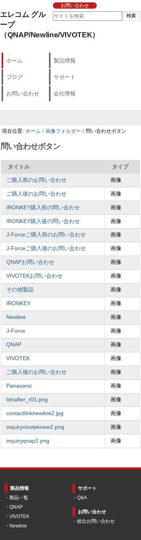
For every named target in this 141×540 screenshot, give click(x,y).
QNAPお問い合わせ (30, 262)
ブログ (14, 77)
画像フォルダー (63, 131)
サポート (65, 77)
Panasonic (19, 386)
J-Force (15, 331)
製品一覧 (18, 497)
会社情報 (65, 93)
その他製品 (20, 290)
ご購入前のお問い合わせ (36, 180)
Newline (16, 317)
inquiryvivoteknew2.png (35, 427)
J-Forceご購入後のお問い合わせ (46, 248)
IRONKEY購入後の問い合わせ (43, 221)
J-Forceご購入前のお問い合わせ (46, 235)
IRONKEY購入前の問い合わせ (43, 208)
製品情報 (65, 60)
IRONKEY (18, 303)
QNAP (14, 345)
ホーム (14, 60)
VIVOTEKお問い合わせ (34, 276)
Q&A (82, 497)
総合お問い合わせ (96, 521)
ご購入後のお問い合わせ (36, 194)
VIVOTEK (18, 358)
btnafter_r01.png (27, 400)
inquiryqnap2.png (27, 441)
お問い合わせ (75, 5)
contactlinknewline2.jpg (34, 413)
